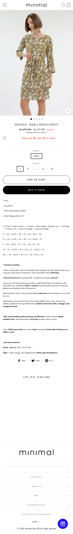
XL (43, 169)
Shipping (29, 132)
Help (36, 496)
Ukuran (36, 164)
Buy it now (36, 189)
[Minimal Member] (63, 524)
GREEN (36, 156)
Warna (36, 151)
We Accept (36, 477)
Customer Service (36, 505)
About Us (36, 486)
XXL (52, 169)
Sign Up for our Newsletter (36, 514)
